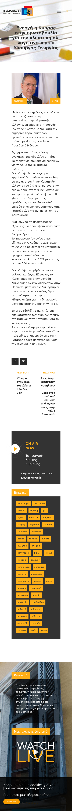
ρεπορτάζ (22, 623)
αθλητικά (22, 546)
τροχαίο (21, 630)
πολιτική (21, 609)
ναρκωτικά (35, 588)
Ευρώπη (34, 510)
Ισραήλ (20, 518)
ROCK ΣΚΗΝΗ (23, 503)
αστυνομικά (23, 553)
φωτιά (44, 630)
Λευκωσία (22, 532)
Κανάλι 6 (33, 518)
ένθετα (45, 539)
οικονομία (22, 595)
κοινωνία (22, 574)
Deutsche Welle (31, 477)
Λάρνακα (34, 525)
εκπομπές (39, 567)
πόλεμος (36, 616)
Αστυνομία (39, 503)
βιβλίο (37, 553)
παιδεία (36, 595)
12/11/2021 (19, 101)
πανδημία (22, 602)
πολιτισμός (36, 609)
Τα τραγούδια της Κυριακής (34, 460)
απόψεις (36, 546)
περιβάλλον (38, 602)
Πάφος (20, 539)
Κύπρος (21, 525)
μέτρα (49, 581)
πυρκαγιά (22, 616)
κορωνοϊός (36, 574)
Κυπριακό (47, 518)
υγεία (33, 630)
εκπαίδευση (23, 567)
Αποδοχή (11, 802)
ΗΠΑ (44, 510)
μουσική (21, 588)
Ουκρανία (37, 532)
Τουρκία (33, 539)
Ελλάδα (21, 510)
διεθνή (48, 553)
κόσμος (38, 581)
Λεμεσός (48, 525)
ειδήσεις (21, 560)
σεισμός (36, 623)
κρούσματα (23, 581)
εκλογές (35, 560)
